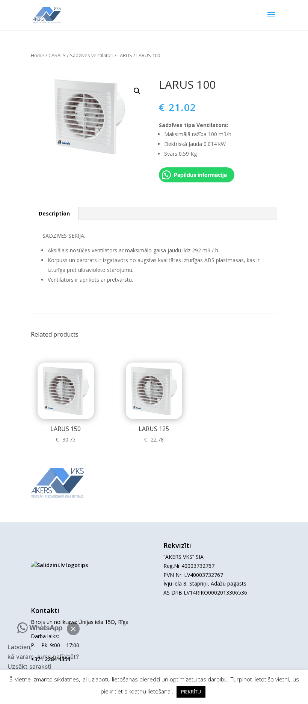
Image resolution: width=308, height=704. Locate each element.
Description (54, 213)
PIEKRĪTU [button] (191, 691)
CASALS (57, 55)
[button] (73, 628)
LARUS (125, 55)
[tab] (54, 213)
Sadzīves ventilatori (91, 55)
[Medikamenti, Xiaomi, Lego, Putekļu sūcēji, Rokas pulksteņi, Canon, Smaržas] (59, 565)
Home (37, 55)
